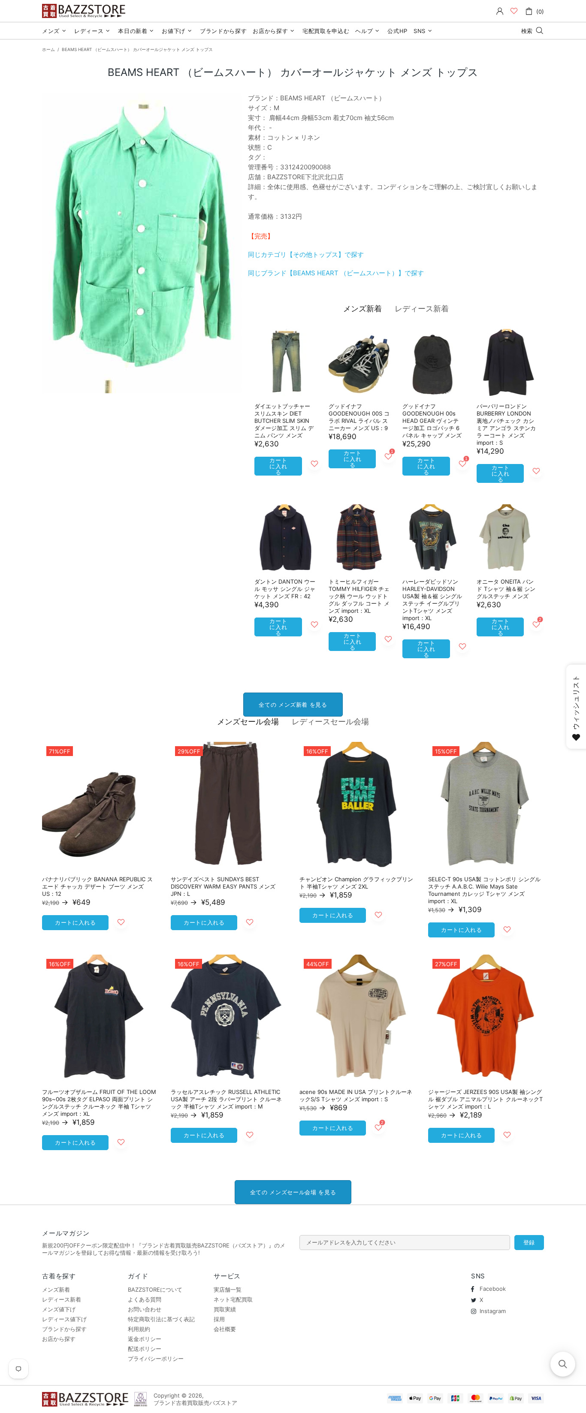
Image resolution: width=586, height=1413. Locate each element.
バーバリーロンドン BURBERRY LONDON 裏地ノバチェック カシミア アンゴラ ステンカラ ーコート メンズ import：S (506, 424)
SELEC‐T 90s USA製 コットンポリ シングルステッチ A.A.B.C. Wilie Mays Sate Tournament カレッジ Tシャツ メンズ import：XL (484, 890)
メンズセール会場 (248, 721)
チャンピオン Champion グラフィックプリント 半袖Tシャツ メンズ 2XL (356, 883)
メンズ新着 (362, 308)
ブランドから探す (64, 1329)
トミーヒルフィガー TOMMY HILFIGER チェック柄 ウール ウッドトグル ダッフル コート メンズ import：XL (359, 596)
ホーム (48, 49)
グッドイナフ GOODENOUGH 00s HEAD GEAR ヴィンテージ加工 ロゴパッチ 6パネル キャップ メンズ (432, 421)
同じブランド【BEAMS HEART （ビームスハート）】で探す (336, 273)
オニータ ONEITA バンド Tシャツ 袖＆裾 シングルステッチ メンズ (506, 589)
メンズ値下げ (59, 1309)
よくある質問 (144, 1299)
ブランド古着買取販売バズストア (85, 11)
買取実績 (225, 1309)
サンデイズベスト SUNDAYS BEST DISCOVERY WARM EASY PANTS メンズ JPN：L (223, 886)
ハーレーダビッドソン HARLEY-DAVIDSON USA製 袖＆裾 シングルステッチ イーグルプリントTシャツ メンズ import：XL (432, 599)
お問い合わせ (144, 1309)
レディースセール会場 (330, 721)
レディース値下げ (64, 1319)
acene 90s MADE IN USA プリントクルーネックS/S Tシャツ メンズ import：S (355, 1095)
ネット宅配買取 (233, 1299)
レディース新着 (422, 308)
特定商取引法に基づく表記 (161, 1319)
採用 (219, 1319)
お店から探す (59, 1338)
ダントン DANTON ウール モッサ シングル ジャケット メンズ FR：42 (284, 589)
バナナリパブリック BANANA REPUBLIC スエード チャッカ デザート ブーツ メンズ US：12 (97, 886)
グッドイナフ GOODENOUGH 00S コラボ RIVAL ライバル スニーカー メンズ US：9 (359, 417)
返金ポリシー (144, 1338)
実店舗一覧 (228, 1289)
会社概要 (225, 1329)
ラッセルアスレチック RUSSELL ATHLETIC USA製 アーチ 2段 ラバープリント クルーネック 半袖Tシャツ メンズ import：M (226, 1099)
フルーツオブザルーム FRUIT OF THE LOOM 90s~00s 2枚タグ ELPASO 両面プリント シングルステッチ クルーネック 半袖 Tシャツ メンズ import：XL (99, 1102)
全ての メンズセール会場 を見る (293, 1192)
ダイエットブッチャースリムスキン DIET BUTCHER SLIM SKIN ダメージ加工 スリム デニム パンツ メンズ (284, 421)
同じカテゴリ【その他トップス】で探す (306, 254)
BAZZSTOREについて (155, 1289)
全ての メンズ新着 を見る (293, 704)
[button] (562, 1364)
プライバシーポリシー (156, 1358)
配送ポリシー (144, 1348)
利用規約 (139, 1329)
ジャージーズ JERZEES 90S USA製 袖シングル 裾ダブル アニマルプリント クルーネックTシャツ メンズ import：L (485, 1099)
